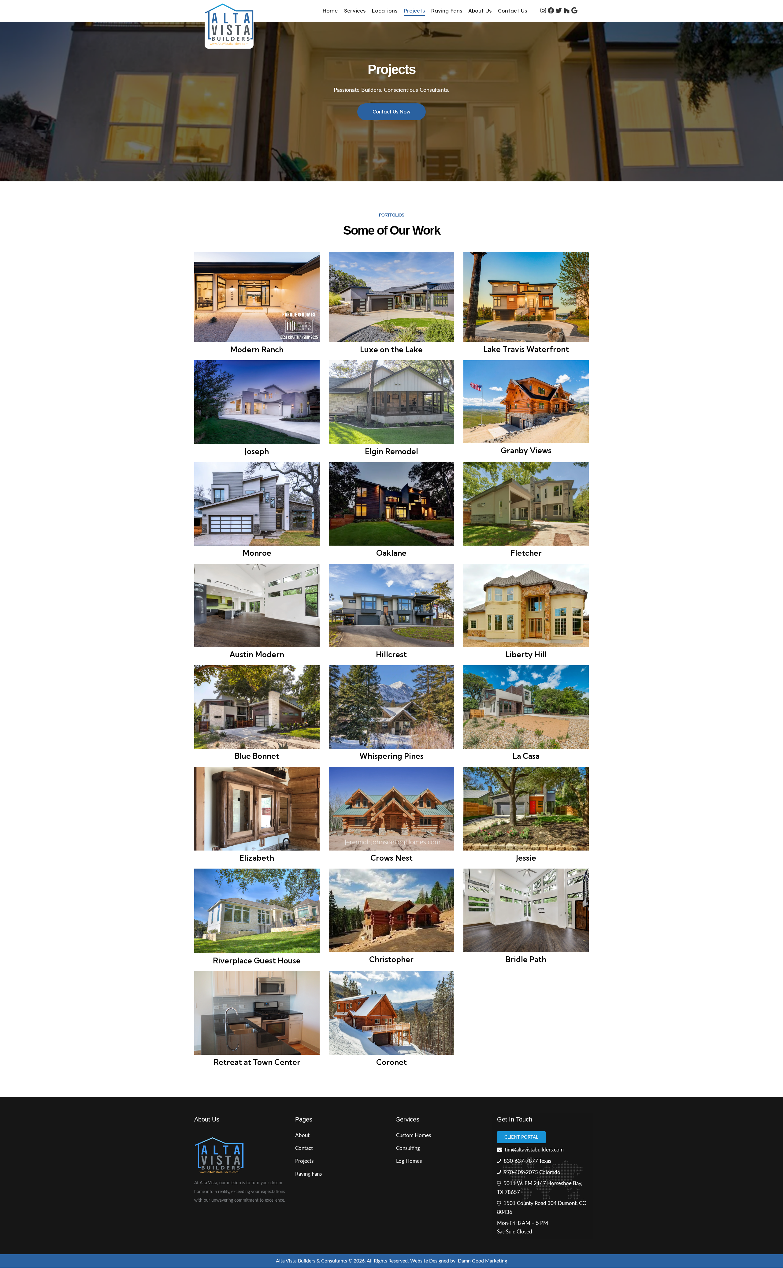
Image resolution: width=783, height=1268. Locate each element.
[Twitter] (558, 10)
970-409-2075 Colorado (532, 1172)
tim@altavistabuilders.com (534, 1149)
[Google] (574, 10)
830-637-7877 (521, 1161)
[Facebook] (550, 10)
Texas (545, 1161)
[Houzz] (566, 10)
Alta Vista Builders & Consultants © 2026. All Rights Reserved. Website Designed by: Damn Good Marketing (391, 1261)
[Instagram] (543, 10)
